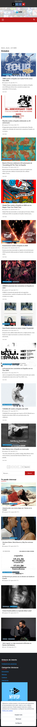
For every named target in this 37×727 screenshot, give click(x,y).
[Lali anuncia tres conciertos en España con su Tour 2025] (18, 354)
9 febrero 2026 (13, 167)
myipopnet (6, 82)
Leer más (4, 91)
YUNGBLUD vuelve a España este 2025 (15, 409)
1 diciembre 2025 (13, 247)
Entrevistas (5, 671)
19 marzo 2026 (13, 125)
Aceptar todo (18, 714)
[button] (3, 19)
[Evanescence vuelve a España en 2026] (18, 231)
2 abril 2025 (12, 451)
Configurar (18, 723)
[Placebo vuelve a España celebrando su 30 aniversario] (18, 107)
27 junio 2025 (13, 290)
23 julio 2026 (11, 647)
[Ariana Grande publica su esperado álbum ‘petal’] (18, 597)
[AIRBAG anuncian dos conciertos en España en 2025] (18, 272)
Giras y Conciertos (7, 74)
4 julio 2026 (12, 82)
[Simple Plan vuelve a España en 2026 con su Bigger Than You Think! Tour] (18, 191)
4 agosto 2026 (13, 580)
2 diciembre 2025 (13, 209)
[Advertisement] (18, 34)
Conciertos (5, 680)
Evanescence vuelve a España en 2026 (15, 245)
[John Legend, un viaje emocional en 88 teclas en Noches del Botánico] (18, 629)
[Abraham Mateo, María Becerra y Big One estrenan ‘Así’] (18, 528)
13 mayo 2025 (13, 372)
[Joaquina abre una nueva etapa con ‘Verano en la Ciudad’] (18, 494)
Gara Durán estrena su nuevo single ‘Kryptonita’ (18, 328)
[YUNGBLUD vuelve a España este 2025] (18, 395)
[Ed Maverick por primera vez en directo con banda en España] (18, 562)
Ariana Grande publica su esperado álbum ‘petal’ (17, 611)
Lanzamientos (6, 323)
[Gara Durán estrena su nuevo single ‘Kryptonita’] (18, 314)
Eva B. (5, 647)
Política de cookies (7, 710)
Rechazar (18, 719)
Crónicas (5, 638)
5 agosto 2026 (13, 546)
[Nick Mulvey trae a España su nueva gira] (18, 435)
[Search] (34, 19)
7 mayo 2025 (12, 411)
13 (22, 467)
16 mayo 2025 (13, 330)
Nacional (13, 323)
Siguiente (27, 467)
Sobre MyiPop (18, 1)
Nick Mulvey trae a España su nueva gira (15, 449)
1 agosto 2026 (13, 612)
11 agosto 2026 (13, 512)
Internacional (16, 74)
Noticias (4, 674)
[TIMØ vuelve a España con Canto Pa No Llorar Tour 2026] (18, 64)
